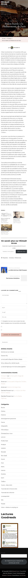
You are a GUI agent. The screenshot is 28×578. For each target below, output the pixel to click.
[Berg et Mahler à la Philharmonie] (6, 215)
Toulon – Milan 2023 (6, 485)
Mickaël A (17, 47)
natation (3, 448)
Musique (12, 20)
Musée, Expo (4, 440)
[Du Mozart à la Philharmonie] (18, 215)
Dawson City (4, 355)
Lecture (3, 437)
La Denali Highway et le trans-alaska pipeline (13, 366)
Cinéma (3, 411)
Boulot (3, 407)
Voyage (3, 503)
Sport (2, 477)
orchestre (11, 257)
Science (3, 470)
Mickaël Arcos (5, 3)
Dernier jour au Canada (7, 352)
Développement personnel (8, 418)
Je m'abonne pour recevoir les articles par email (14, 562)
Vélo (2, 500)
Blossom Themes (6, 575)
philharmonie (18, 257)
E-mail (3, 553)
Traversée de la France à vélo (9, 489)
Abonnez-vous (21, 251)
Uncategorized (5, 496)
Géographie (4, 426)
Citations (3, 415)
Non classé (4, 455)
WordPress (22, 575)
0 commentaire (21, 32)
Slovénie (3, 474)
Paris (16, 20)
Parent (3, 459)
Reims (2, 466)
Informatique (4, 429)
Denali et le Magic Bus (14, 387)
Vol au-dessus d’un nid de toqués (10, 363)
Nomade (3, 452)
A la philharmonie (5, 231)
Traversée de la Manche (7, 492)
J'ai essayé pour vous (6, 433)
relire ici (23, 80)
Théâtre (3, 481)
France (3, 422)
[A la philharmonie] (6, 227)
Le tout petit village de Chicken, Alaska (11, 359)
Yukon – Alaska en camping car (9, 507)
